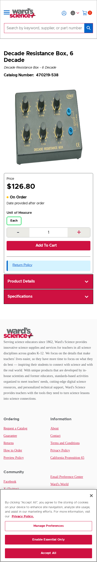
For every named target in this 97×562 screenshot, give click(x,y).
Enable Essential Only (48, 539)
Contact (55, 436)
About (54, 428)
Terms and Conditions (65, 443)
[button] (64, 13)
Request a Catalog (15, 428)
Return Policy (22, 265)
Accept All (48, 553)
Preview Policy (14, 457)
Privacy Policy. (23, 516)
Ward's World (59, 484)
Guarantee (10, 436)
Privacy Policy (60, 450)
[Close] (91, 495)
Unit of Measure (19, 213)
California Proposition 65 (67, 457)
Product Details (21, 281)
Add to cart (46, 245)
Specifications (20, 296)
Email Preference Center (66, 477)
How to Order (13, 450)
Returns (9, 443)
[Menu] (6, 13)
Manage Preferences (48, 526)
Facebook (10, 481)
